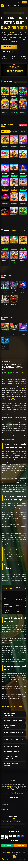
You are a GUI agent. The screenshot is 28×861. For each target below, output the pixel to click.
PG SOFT (15, 131)
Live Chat (21, 845)
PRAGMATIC (6, 131)
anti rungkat (7, 786)
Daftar (24, 2)
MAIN (5, 91)
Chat (20, 859)
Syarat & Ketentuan (5, 804)
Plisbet (24, 388)
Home (3, 859)
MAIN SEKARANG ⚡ (9, 47)
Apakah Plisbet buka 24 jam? (12, 751)
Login (19, 2)
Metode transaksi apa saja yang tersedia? (13, 733)
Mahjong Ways (11, 399)
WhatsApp (8, 845)
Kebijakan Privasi (5, 807)
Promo (8, 859)
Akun (25, 859)
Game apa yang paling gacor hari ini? (13, 740)
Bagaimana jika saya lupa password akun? (11, 757)
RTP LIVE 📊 (6, 52)
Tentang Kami (4, 802)
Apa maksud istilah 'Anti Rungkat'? (14, 720)
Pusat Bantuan (4, 809)
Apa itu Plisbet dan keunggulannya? (9, 714)
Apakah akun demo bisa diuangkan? (11, 764)
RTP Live (3, 812)
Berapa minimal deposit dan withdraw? (12, 726)
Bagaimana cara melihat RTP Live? (14, 746)
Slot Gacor (13, 33)
